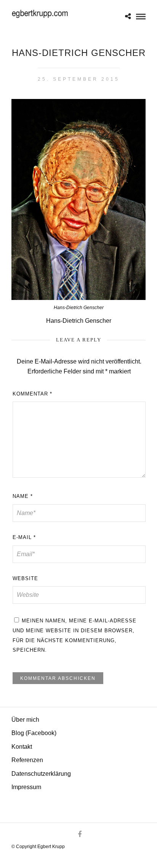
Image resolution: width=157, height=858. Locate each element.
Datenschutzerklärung (41, 773)
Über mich (25, 719)
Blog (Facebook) (33, 733)
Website (25, 578)
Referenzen (27, 760)
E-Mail (24, 537)
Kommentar (32, 394)
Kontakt (21, 746)
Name (23, 496)
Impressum (26, 787)
